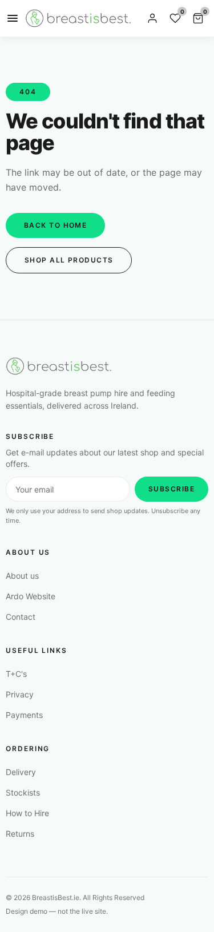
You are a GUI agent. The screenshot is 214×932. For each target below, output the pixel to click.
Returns (20, 833)
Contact (20, 617)
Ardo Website (30, 596)
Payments (24, 715)
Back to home (55, 225)
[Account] (152, 18)
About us (22, 575)
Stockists (23, 792)
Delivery (21, 772)
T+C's (16, 674)
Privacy (20, 694)
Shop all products (69, 260)
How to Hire (27, 813)
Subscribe (171, 489)
